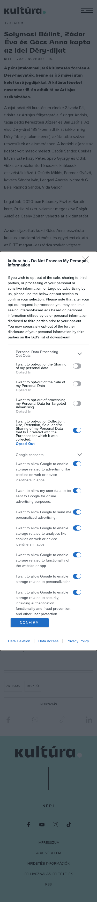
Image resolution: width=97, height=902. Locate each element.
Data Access (48, 641)
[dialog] (48, 451)
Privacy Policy (77, 641)
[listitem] (48, 353)
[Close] (87, 261)
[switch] (77, 366)
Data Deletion (19, 641)
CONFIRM (29, 622)
